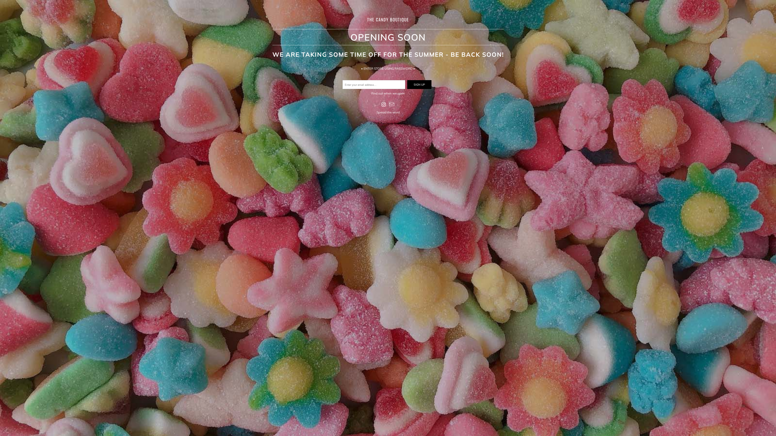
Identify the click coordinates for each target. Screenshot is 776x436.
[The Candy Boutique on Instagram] (383, 105)
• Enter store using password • (388, 68)
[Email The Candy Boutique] (391, 105)
